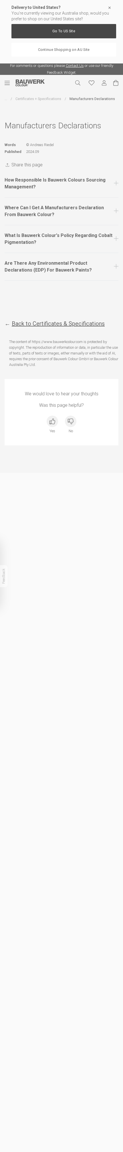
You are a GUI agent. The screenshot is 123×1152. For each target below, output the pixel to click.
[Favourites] (91, 82)
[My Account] (104, 83)
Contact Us (75, 65)
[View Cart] (115, 83)
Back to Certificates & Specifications (58, 323)
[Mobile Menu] (10, 83)
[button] (61, 183)
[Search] (77, 82)
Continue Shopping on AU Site (64, 49)
